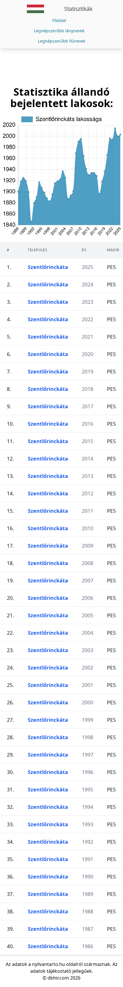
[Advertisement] (61, 67)
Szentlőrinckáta (48, 267)
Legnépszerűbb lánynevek (59, 30)
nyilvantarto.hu (48, 964)
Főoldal (59, 20)
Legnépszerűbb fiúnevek (61, 41)
